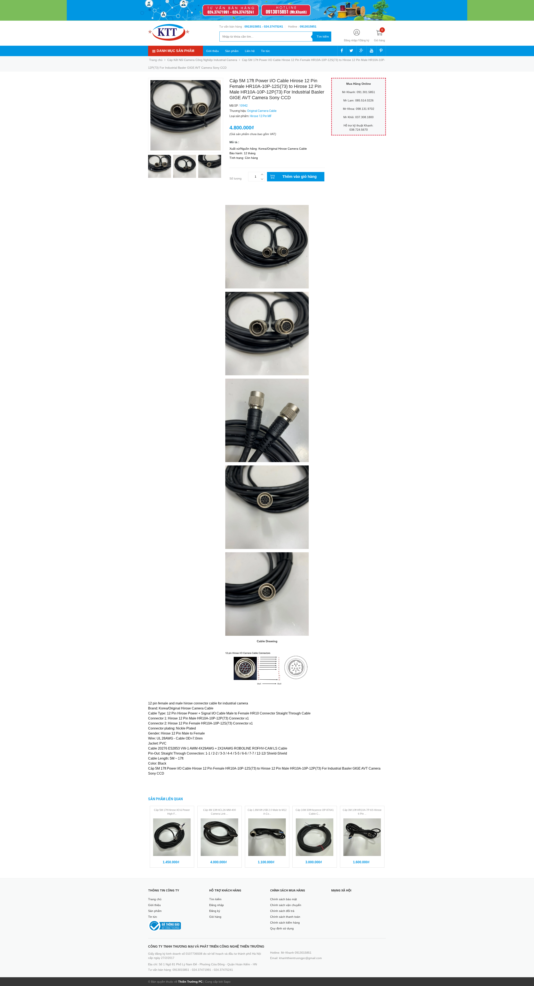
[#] (267, 10)
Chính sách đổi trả (282, 911)
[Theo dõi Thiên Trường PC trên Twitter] (351, 51)
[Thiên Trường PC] (168, 32)
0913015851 (253, 26)
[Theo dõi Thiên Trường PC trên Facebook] (342, 51)
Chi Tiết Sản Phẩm (160, 199)
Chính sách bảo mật (283, 899)
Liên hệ (250, 51)
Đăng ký (364, 40)
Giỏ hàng (215, 916)
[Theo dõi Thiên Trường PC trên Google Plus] (361, 51)
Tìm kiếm (215, 899)
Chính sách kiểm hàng (285, 922)
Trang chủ (154, 899)
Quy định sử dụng (282, 928)
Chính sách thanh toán (285, 916)
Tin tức (265, 51)
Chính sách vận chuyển (285, 905)
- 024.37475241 (272, 26)
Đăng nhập (350, 40)
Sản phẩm (232, 51)
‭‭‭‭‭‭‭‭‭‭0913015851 (308, 26)
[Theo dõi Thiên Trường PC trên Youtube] (371, 51)
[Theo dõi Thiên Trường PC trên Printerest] (381, 51)
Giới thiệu (212, 51)
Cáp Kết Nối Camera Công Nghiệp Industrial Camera (202, 60)
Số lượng (235, 178)
